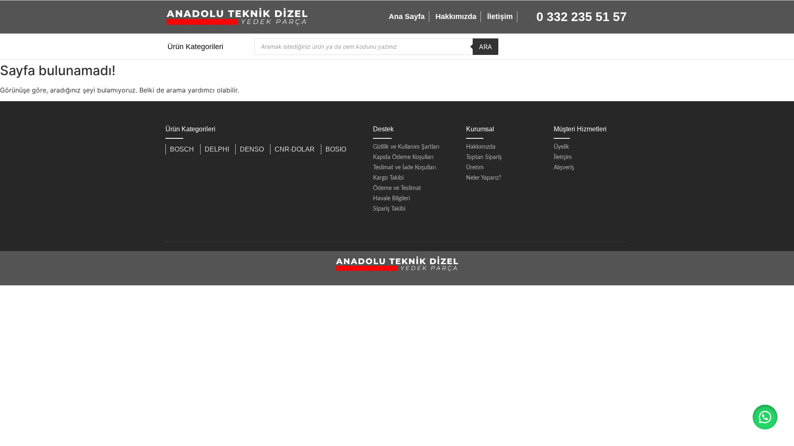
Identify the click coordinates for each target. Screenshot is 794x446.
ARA (485, 47)
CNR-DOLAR (295, 149)
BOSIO (335, 149)
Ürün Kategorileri (195, 47)
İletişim (500, 16)
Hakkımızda (455, 16)
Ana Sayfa (407, 16)
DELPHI (217, 149)
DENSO (252, 149)
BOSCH (182, 149)
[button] (765, 417)
